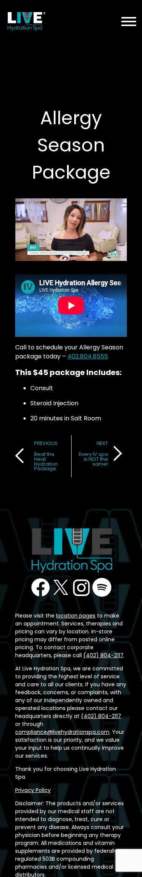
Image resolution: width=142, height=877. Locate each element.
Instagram (81, 587)
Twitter (60, 587)
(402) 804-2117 (103, 655)
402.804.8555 (87, 356)
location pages (75, 615)
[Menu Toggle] (128, 22)
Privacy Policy (33, 790)
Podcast (101, 587)
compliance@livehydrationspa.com (62, 732)
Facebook (40, 587)
